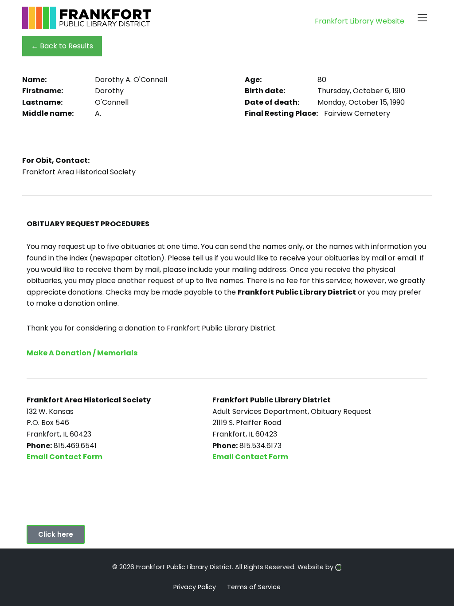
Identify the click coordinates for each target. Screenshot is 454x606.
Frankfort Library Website (359, 21)
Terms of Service (254, 586)
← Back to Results (62, 46)
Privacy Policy (194, 586)
